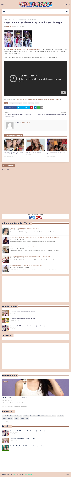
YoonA (22, 418)
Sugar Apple (9, 26)
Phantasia (18, 103)
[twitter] (67, 4)
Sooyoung (31, 103)
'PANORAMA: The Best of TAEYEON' (14, 398)
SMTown (32, 415)
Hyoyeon (12, 103)
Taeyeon (10, 418)
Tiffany (16, 418)
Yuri (9, 19)
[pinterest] (69, 4)
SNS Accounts (40, 415)
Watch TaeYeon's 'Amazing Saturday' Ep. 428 (22, 318)
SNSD (24, 103)
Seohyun (53, 415)
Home (5, 19)
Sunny (4, 418)
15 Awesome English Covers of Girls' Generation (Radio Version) (27, 326)
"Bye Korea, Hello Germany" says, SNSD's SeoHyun (24, 228)
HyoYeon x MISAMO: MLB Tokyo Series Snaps (56, 153)
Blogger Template (27, 474)
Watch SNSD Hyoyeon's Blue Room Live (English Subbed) (26, 265)
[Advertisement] (35, 289)
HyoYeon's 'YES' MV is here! (33, 152)
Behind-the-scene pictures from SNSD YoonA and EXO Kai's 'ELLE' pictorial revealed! (35, 237)
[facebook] (64, 4)
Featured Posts (17, 415)
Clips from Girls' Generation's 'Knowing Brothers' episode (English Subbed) (30, 445)
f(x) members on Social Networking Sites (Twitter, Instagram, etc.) (30, 256)
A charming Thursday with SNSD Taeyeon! (22, 247)
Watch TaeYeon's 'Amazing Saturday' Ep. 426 (22, 311)
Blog (13, 474)
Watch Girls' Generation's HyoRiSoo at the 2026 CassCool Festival (13, 153)
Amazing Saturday (7, 415)
